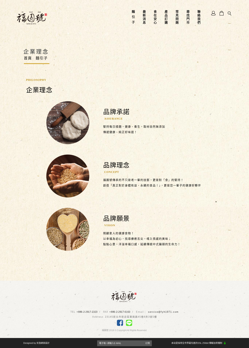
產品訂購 (166, 17)
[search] (230, 14)
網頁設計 (45, 343)
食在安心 (155, 17)
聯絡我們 (199, 17)
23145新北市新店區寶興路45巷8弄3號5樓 (131, 316)
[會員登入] (213, 13)
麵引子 (133, 17)
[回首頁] (32, 17)
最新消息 (144, 17)
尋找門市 (188, 17)
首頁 (28, 58)
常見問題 (177, 17)
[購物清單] (221, 13)
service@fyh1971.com (163, 312)
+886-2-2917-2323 (87, 312)
